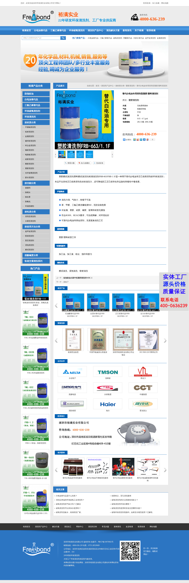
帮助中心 (79, 527)
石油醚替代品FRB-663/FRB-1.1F (71, 315)
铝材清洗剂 (29, 132)
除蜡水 (27, 192)
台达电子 (72, 378)
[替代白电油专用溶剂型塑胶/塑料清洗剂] (62, 158)
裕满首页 (26, 30)
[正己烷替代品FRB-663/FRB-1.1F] (122, 311)
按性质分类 (30, 212)
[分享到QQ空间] (134, 139)
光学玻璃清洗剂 (31, 173)
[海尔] (107, 404)
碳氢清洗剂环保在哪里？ (121, 504)
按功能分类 (30, 183)
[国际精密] (72, 404)
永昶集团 (107, 394)
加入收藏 (155, 3)
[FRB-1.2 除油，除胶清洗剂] (35, 441)
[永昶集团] (107, 387)
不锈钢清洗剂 (30, 127)
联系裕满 (146, 3)
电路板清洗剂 (30, 155)
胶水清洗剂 (29, 177)
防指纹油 (29, 94)
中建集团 (143, 394)
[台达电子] (72, 371)
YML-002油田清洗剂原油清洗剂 (35, 408)
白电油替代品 (40, 30)
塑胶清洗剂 (29, 168)
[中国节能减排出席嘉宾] (96, 350)
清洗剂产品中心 (95, 30)
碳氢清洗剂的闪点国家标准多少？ (125, 500)
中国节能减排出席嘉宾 (97, 352)
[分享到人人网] (144, 139)
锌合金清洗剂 (30, 145)
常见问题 (105, 527)
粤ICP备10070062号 (105, 542)
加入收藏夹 (85, 163)
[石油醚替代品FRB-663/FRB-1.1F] (72, 311)
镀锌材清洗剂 (30, 141)
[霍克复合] (143, 404)
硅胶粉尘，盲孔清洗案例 (121, 496)
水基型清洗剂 (30, 221)
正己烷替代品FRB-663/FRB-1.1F (121, 315)
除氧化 (27, 202)
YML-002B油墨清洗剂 (35, 373)
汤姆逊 (107, 378)
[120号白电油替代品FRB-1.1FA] (35, 511)
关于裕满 (139, 30)
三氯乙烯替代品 (58, 30)
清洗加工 (67, 527)
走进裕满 (129, 527)
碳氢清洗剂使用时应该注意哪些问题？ (127, 508)
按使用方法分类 (32, 226)
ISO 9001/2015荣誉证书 (147, 352)
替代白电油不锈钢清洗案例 (96, 478)
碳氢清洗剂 (117, 38)
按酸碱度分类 (31, 255)
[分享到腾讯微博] (140, 139)
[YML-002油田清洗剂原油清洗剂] (35, 405)
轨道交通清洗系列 (33, 261)
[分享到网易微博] (147, 139)
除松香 (27, 197)
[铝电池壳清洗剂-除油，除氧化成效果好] (35, 300)
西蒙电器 (72, 394)
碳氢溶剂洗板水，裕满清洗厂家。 (69, 512)
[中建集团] (143, 387)
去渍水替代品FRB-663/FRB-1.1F (96, 315)
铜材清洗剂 (29, 150)
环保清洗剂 (30, 117)
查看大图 (71, 163)
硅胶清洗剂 (29, 159)
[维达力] (143, 371)
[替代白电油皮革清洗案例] (72, 475)
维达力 (143, 378)
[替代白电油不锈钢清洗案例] (97, 475)
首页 (97, 86)
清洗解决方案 (113, 30)
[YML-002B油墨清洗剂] (35, 370)
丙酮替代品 (127, 38)
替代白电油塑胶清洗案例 (121, 478)
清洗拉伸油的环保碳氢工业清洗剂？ (70, 500)
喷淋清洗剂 (29, 236)
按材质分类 (30, 122)
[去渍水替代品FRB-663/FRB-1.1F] (97, 311)
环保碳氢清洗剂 (77, 30)
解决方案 (55, 527)
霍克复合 (143, 411)
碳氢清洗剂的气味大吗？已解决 (68, 504)
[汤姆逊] (107, 371)
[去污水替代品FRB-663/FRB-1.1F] (147, 311)
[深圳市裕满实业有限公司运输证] (122, 350)
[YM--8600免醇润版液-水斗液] (35, 476)
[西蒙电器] (72, 387)
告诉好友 (99, 163)
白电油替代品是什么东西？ (66, 496)
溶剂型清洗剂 (30, 216)
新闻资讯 (127, 30)
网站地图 (164, 3)
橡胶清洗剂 (29, 164)
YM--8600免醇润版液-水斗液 (35, 478)
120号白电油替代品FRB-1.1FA (35, 513)
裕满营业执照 (72, 352)
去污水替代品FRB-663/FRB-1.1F (146, 315)
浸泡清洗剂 (29, 245)
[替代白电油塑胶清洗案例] (122, 475)
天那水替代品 (138, 38)
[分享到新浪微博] (137, 139)
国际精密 (72, 411)
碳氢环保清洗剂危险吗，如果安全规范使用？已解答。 (133, 512)
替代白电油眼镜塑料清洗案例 (146, 479)
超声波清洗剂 (150, 38)
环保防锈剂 (29, 206)
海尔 (108, 411)
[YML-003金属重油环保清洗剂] (35, 335)
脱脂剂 (27, 188)
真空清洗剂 (29, 240)
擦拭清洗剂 (29, 250)
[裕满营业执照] (71, 350)
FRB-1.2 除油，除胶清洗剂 (35, 443)
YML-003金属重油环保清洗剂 (35, 338)
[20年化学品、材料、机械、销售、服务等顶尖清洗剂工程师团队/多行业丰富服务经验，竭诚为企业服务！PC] (94, 62)
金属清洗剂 (161, 38)
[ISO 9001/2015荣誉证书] (147, 350)
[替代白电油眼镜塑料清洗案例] (147, 475)
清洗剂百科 (92, 527)
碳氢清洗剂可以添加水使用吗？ (68, 508)
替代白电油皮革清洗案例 (71, 478)
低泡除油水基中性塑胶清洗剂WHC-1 (77, 278)
